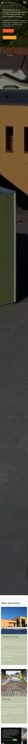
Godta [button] (14, 739)
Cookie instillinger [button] (7, 740)
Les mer (8, 31)
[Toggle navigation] (24, 3)
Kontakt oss (9, 37)
